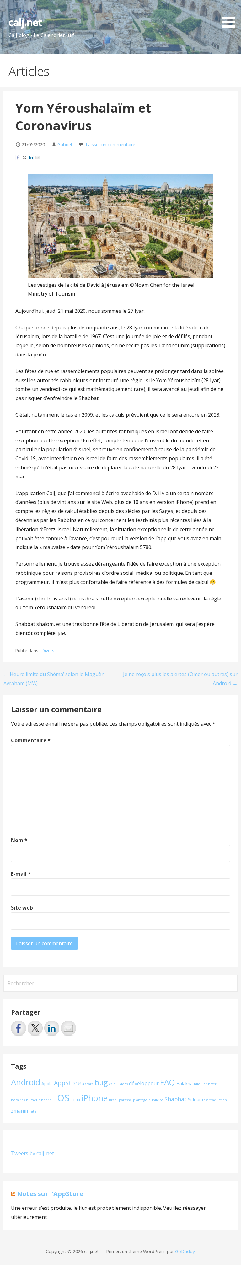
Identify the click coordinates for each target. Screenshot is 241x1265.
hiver (212, 1084)
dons (124, 1084)
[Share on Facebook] (17, 157)
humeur (33, 1100)
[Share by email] (37, 157)
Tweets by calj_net (32, 1153)
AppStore (67, 1083)
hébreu (47, 1100)
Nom (19, 840)
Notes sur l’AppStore (50, 1193)
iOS (62, 1098)
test (205, 1100)
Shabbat (175, 1099)
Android (25, 1082)
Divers (48, 651)
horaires (18, 1100)
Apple (47, 1083)
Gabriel (64, 144)
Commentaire (31, 740)
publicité (155, 1100)
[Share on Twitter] (24, 157)
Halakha (184, 1083)
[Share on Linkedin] (31, 157)
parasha (125, 1100)
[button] (231, 15)
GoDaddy (185, 1251)
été (33, 1111)
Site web (22, 907)
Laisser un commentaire (110, 144)
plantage (140, 1100)
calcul (114, 1084)
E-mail (21, 873)
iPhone (94, 1098)
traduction (218, 1100)
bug (101, 1082)
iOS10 (75, 1100)
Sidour (194, 1099)
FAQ (167, 1082)
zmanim (20, 1110)
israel (113, 1100)
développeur (144, 1083)
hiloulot (200, 1084)
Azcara (88, 1084)
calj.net (25, 22)
